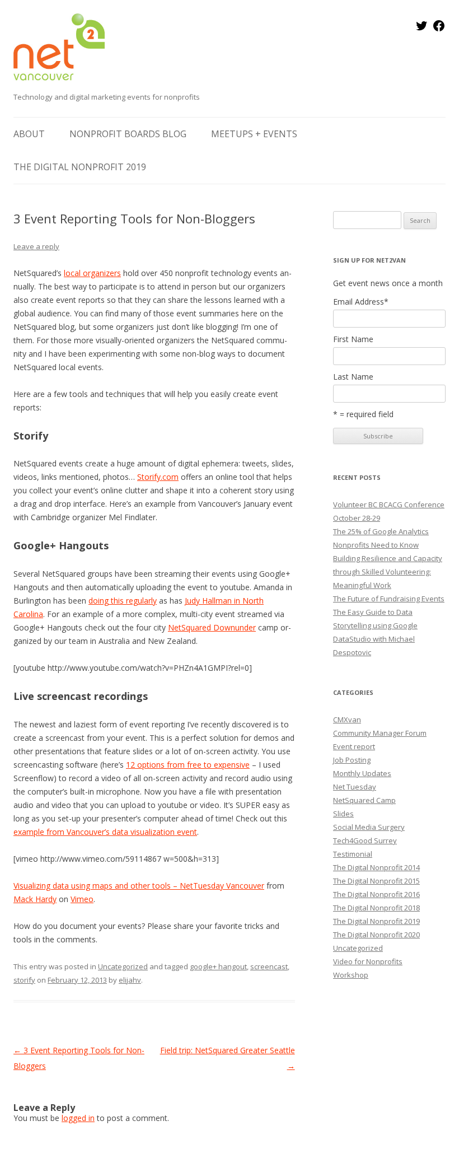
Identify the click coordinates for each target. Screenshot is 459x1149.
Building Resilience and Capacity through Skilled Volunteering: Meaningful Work (387, 571)
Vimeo (82, 899)
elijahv (130, 980)
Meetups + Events (254, 134)
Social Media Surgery (369, 827)
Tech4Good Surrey (365, 840)
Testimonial (352, 854)
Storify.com (158, 476)
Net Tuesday (354, 787)
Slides (343, 814)
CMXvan (347, 719)
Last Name (353, 377)
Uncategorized (123, 966)
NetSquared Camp (364, 800)
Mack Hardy (35, 899)
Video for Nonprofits (367, 961)
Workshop (350, 975)
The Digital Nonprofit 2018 (376, 908)
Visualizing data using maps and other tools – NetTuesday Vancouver (138, 885)
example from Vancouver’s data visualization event (105, 831)
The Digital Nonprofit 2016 (376, 894)
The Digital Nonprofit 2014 (376, 867)
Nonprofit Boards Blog (127, 134)
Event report (354, 746)
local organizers (92, 273)
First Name (353, 339)
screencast (269, 966)
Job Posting (352, 760)
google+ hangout (218, 966)
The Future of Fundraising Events (388, 599)
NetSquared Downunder (212, 627)
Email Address (360, 302)
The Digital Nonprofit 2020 (376, 935)
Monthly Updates (362, 773)
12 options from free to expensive (188, 764)
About (29, 134)
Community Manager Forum (380, 733)
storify (24, 980)
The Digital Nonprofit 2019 (79, 167)
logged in (78, 1118)
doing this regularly (122, 600)
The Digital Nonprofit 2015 (376, 881)
